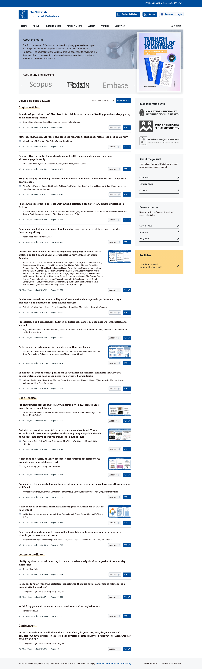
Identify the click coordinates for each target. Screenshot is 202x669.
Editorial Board (53, 26)
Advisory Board (74, 26)
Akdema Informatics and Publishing (113, 663)
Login (179, 14)
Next (134, 85)
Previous (22, 85)
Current (91, 26)
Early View (120, 26)
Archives (105, 26)
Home (24, 26)
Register (169, 14)
